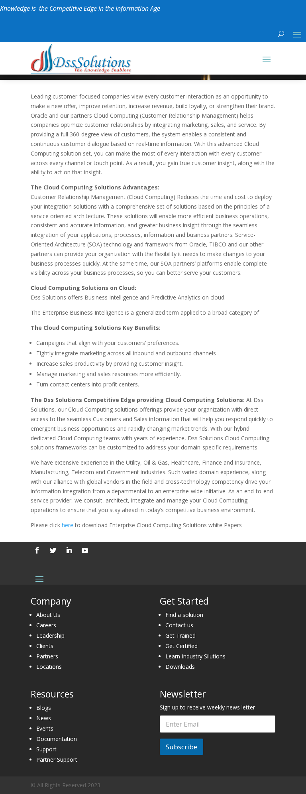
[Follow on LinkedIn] (69, 550)
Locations (49, 666)
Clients (44, 646)
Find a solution (184, 615)
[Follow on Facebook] (37, 550)
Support (46, 749)
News (43, 718)
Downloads (180, 666)
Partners (47, 656)
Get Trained (180, 635)
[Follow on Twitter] (53, 550)
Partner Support (56, 759)
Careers (46, 625)
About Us (48, 615)
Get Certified (181, 646)
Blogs (43, 707)
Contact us (179, 625)
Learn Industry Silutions (195, 656)
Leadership (50, 635)
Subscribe (181, 746)
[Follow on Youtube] (84, 550)
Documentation (56, 739)
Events (44, 728)
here (67, 525)
